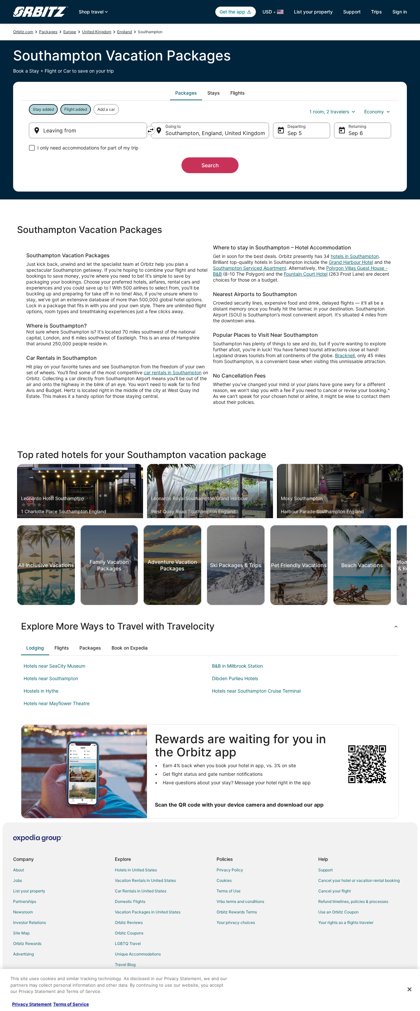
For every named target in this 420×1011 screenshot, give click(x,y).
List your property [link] (29, 890)
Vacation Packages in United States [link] (147, 911)
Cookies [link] (224, 880)
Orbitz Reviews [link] (129, 922)
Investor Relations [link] (29, 922)
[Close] (409, 989)
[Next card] (407, 565)
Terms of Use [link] (229, 890)
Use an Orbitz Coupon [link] (338, 911)
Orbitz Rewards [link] (27, 943)
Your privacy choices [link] (236, 922)
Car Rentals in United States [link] (140, 890)
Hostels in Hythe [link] (41, 691)
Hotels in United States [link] (136, 869)
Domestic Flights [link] (130, 901)
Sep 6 (355, 133)
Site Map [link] (21, 933)
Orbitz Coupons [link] (129, 933)
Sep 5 (294, 133)
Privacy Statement (32, 1004)
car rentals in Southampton (172, 372)
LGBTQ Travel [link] (128, 943)
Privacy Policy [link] (230, 869)
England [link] (124, 31)
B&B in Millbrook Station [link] (237, 666)
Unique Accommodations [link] (138, 954)
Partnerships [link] (24, 901)
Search (210, 165)
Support (352, 11)
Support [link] (325, 869)
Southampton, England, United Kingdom (215, 133)
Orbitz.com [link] (23, 31)
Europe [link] (69, 31)
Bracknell (345, 355)
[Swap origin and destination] (150, 130)
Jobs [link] (17, 880)
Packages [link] (48, 31)
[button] (210, 626)
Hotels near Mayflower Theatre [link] (57, 703)
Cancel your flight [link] (334, 890)
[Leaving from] (88, 130)
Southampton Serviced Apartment (249, 268)
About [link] (18, 869)
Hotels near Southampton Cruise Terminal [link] (256, 691)
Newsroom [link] (23, 911)
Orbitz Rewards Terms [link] (237, 911)
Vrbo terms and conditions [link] (240, 901)
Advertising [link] (23, 954)
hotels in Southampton (355, 256)
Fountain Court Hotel (305, 274)
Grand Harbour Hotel (351, 262)
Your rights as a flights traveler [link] (345, 922)
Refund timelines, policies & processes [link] (353, 901)
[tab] (186, 93)
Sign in (399, 11)
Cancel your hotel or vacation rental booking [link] (359, 880)
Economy (374, 111)
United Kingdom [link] (96, 31)
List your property (313, 11)
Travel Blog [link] (125, 964)
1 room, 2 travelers (329, 111)
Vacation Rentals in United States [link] (145, 880)
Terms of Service (71, 1004)
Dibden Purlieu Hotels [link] (235, 678)
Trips (376, 11)
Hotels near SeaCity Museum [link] (54, 666)
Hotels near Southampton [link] (51, 678)
